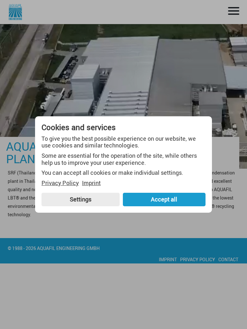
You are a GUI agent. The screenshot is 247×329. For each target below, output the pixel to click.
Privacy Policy (60, 183)
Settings (80, 199)
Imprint (91, 183)
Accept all (164, 199)
